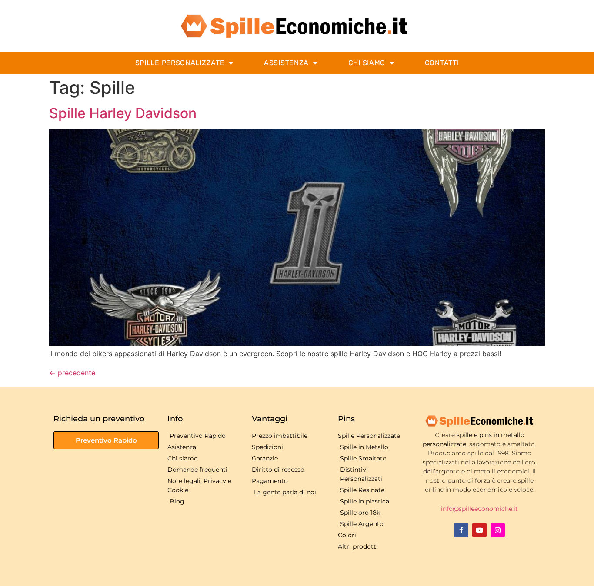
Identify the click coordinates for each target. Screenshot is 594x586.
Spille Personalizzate (180, 63)
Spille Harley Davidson (123, 113)
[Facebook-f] (461, 530)
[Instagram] (498, 530)
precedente (72, 372)
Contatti (442, 63)
